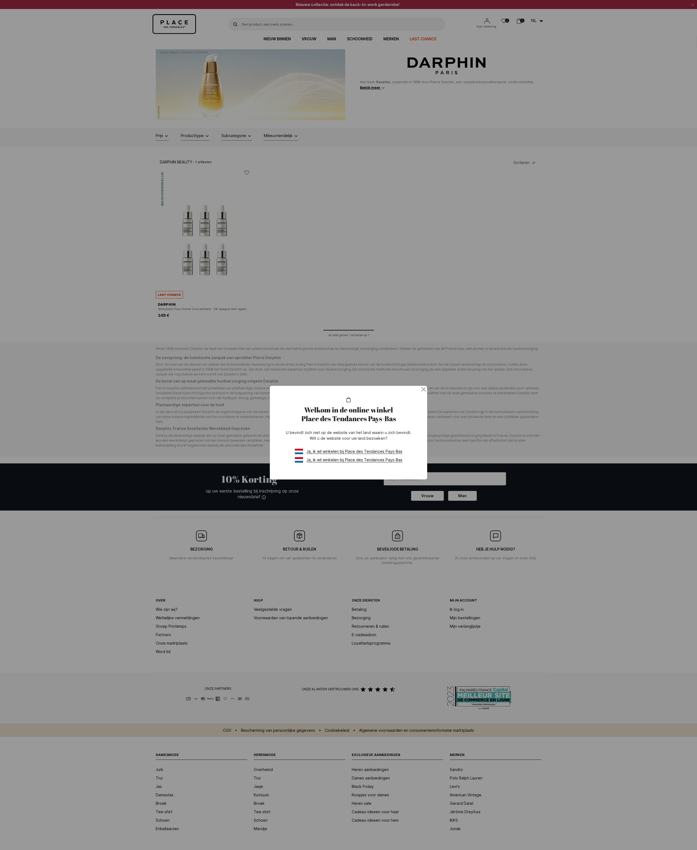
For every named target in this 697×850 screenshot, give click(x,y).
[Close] (423, 389)
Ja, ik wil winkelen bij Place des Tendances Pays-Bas (354, 451)
